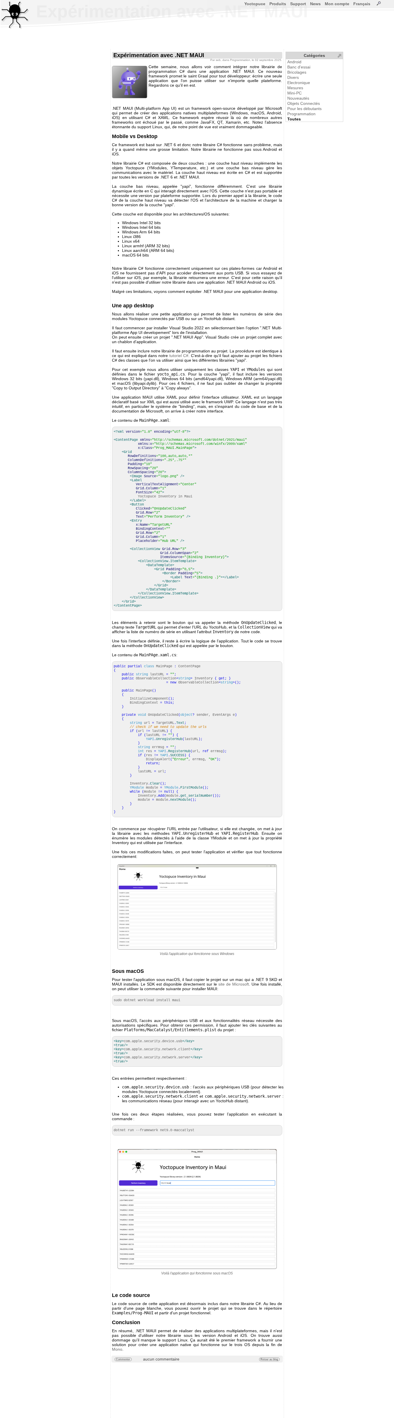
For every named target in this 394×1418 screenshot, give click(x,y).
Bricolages (296, 72)
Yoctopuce (254, 3)
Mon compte (337, 3)
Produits (277, 3)
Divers (293, 77)
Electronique (298, 82)
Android (294, 62)
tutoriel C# (178, 355)
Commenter (123, 1359)
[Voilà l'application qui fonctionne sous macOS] (197, 1209)
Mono (117, 1349)
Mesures (295, 88)
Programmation (301, 113)
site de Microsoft (233, 984)
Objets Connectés (303, 103)
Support (298, 3)
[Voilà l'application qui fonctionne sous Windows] (197, 906)
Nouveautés (298, 98)
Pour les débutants (304, 108)
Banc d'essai (298, 67)
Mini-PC (294, 93)
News (315, 3)
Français (361, 3)
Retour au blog (269, 1359)
